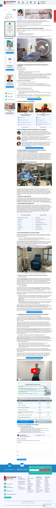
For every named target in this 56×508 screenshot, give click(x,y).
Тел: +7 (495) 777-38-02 (21, 479)
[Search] (47, 3)
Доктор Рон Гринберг (28, 124)
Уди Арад (9, 48)
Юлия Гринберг (10, 65)
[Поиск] (14, 10)
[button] (1, 5)
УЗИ (19, 83)
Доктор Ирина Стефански (25, 131)
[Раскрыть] (54, 505)
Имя (17, 451)
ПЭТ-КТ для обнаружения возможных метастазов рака (27, 84)
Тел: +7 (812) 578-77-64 (21, 484)
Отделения (38, 477)
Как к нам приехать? (9, 14)
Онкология (47, 477)
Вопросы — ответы (9, 16)
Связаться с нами (8, 497)
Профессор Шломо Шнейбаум (26, 142)
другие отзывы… (25, 127)
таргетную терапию (35, 290)
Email (18, 455)
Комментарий (19, 442)
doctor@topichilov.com (10, 99)
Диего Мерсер (9, 82)
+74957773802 (35, 393)
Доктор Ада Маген (24, 136)
